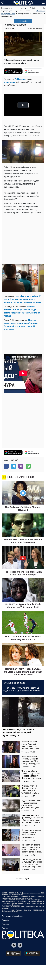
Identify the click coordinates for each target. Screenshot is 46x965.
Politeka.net (20, 79)
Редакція (5, 920)
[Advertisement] (23, 238)
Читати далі (23, 878)
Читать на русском (34, 28)
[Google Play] (32, 953)
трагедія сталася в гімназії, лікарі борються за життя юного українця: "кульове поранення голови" (23, 299)
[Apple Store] (13, 953)
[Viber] (20, 466)
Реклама (5, 924)
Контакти (5, 928)
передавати (9, 82)
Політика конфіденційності (12, 916)
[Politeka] (23, 3)
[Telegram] (13, 466)
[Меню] (43, 2)
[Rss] (13, 945)
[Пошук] (2, 2)
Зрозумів (23, 21)
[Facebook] (6, 466)
